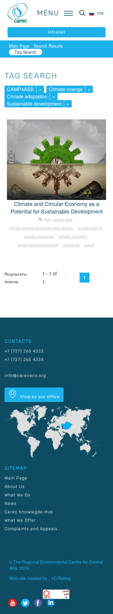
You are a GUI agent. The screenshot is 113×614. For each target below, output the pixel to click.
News (11, 503)
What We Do (17, 495)
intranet (56, 32)
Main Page (19, 46)
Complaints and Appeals (31, 528)
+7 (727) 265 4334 (24, 359)
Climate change (66, 89)
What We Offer (20, 520)
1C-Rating (61, 578)
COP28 (89, 244)
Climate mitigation (72, 236)
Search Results (48, 46)
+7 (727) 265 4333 (24, 351)
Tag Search (25, 52)
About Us (15, 486)
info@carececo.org (25, 375)
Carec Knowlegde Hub (29, 511)
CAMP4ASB (20, 89)
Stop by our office (39, 396)
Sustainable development (34, 103)
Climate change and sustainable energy (41, 228)
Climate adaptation (27, 96)
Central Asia (62, 219)
